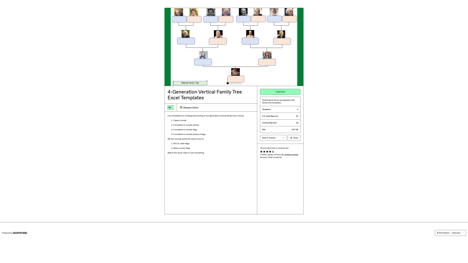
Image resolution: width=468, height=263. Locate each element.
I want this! (280, 92)
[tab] (228, 83)
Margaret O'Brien (191, 107)
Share (295, 138)
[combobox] (273, 138)
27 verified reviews (289, 154)
